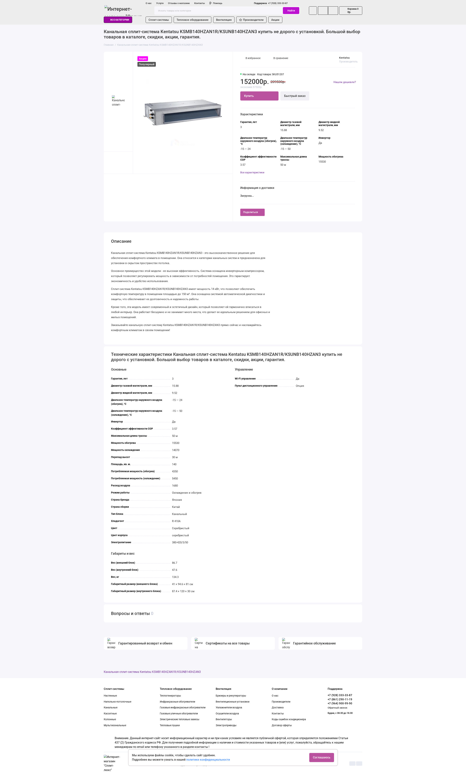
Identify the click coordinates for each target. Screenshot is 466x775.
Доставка (278, 707)
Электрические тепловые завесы (179, 719)
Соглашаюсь (321, 757)
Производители (253, 19)
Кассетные (110, 713)
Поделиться (250, 212)
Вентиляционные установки (232, 701)
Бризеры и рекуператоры (231, 695)
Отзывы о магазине (179, 3)
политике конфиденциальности (208, 759)
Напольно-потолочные (117, 701)
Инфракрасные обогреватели (177, 701)
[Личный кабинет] (313, 10)
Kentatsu (344, 57)
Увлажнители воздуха (229, 707)
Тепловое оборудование (192, 19)
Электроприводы (226, 725)
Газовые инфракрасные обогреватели (183, 707)
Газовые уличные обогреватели (179, 713)
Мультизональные (115, 725)
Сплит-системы (159, 19)
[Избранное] (333, 10)
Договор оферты (282, 725)
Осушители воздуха (227, 713)
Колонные (110, 719)
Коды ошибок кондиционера (289, 719)
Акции (275, 19)
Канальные (110, 707)
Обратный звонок (337, 707)
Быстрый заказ (294, 96)
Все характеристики (252, 172)
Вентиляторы (224, 719)
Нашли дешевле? (344, 82)
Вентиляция (224, 19)
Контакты (199, 3)
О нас (149, 3)
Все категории (119, 19)
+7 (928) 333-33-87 (271, 3)
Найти (291, 10)
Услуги (159, 3)
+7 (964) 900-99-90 (340, 703)
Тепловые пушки (170, 725)
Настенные (110, 695)
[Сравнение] (323, 10)
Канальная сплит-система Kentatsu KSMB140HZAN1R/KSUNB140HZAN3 (152, 672)
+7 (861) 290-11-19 (340, 699)
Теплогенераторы (170, 695)
